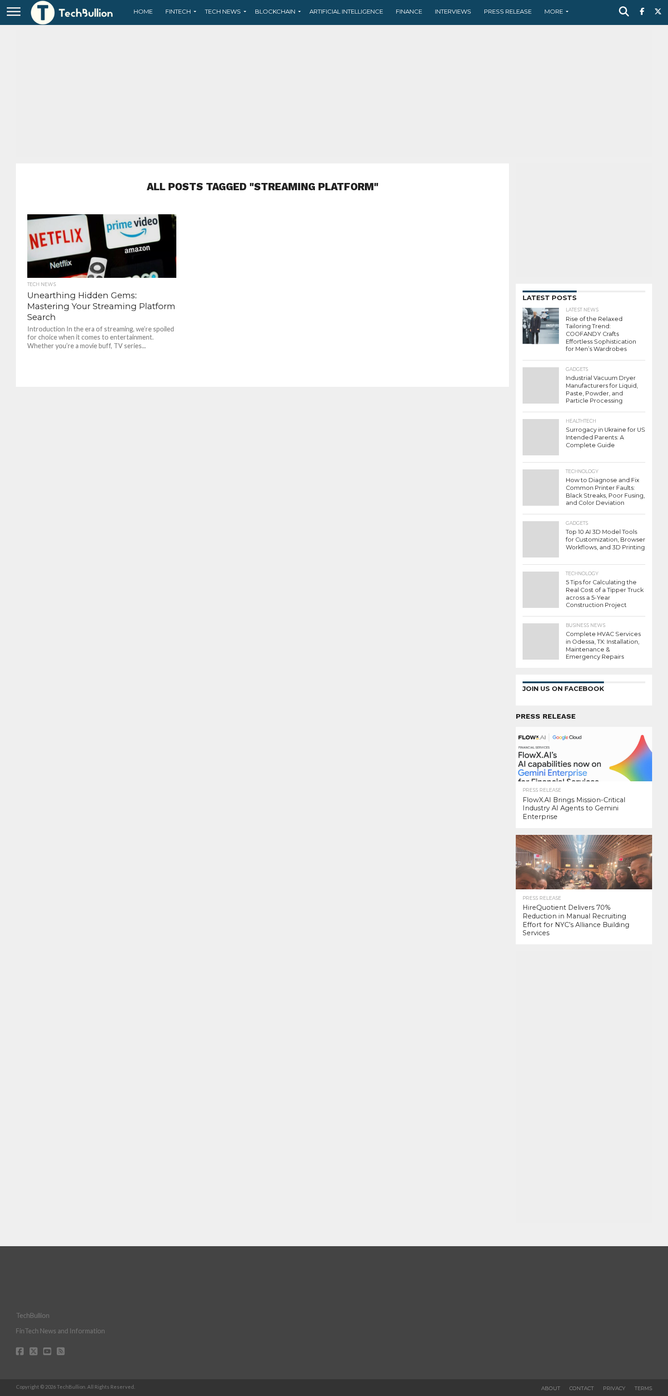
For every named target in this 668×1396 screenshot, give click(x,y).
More (553, 11)
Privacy (614, 1388)
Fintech (178, 11)
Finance (409, 11)
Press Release (508, 11)
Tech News (223, 11)
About (550, 1388)
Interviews (453, 11)
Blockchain (275, 11)
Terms (643, 1388)
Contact (581, 1388)
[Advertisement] (334, 93)
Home (143, 11)
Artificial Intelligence (346, 11)
